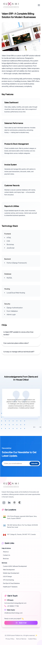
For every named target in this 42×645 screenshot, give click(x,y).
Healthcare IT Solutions (10, 587)
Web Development (9, 569)
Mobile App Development (11, 573)
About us (6, 552)
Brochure (6, 558)
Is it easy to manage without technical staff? (18, 352)
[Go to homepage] (11, 484)
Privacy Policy (10, 639)
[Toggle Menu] (38, 5)
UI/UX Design (7, 576)
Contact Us (6, 555)
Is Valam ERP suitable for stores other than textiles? (18, 333)
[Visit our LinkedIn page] (9, 503)
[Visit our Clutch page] (20, 503)
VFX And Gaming (8, 580)
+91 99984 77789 (13, 606)
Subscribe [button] (34, 463)
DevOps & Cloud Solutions (11, 583)
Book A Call (22, 623)
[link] (11, 5)
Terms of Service (21, 639)
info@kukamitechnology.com (13, 613)
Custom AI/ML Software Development (15, 566)
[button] (34, 427)
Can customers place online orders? (16, 343)
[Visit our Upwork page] (14, 503)
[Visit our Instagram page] (4, 503)
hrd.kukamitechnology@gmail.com (15, 603)
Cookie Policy (32, 639)
